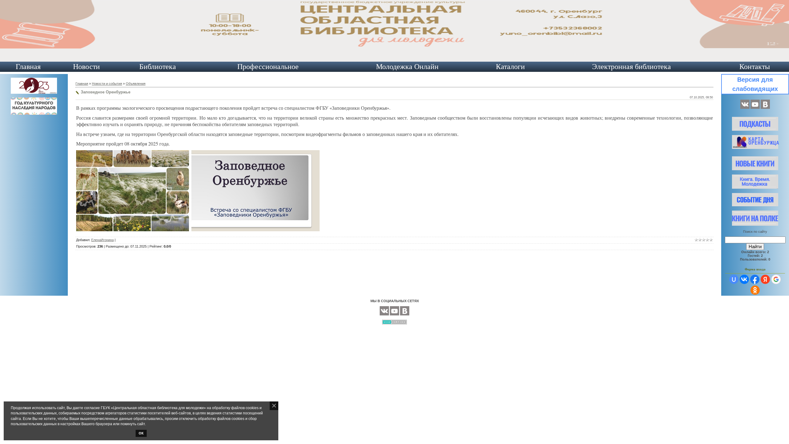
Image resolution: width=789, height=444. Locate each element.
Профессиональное (268, 67)
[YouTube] (755, 107)
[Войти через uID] (733, 279)
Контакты (754, 67)
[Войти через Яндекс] (765, 279)
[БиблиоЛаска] (765, 107)
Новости (86, 67)
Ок (141, 433)
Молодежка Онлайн (407, 67)
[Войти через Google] (776, 279)
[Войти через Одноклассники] (755, 290)
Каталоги (510, 67)
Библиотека (157, 67)
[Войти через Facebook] (754, 279)
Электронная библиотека (631, 67)
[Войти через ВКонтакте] (744, 279)
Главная (28, 67)
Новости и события (107, 83)
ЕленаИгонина (102, 240)
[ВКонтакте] (745, 107)
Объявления (135, 83)
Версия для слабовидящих (755, 84)
